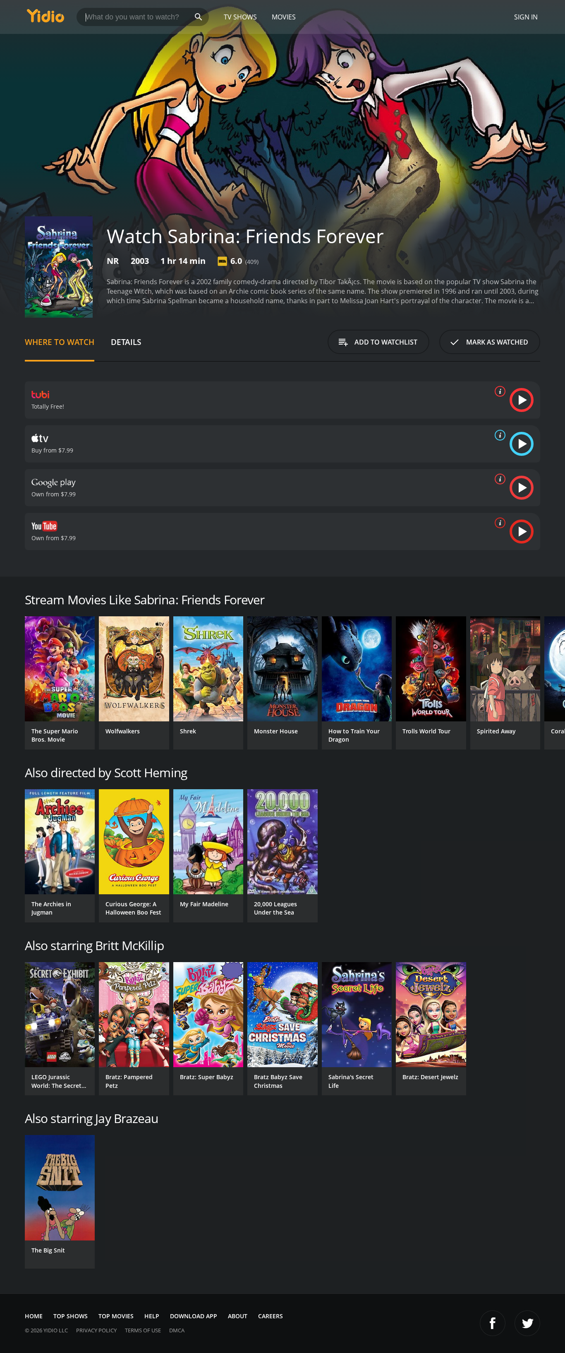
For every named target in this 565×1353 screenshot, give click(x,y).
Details (126, 341)
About (237, 1316)
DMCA (176, 1330)
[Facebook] (492, 1323)
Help (151, 1316)
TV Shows (240, 17)
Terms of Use (143, 1330)
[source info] (498, 391)
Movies (284, 17)
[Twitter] (527, 1323)
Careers (270, 1316)
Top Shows (70, 1316)
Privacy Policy (96, 1330)
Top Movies (116, 1316)
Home (34, 1316)
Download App (193, 1316)
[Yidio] (45, 18)
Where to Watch (59, 341)
